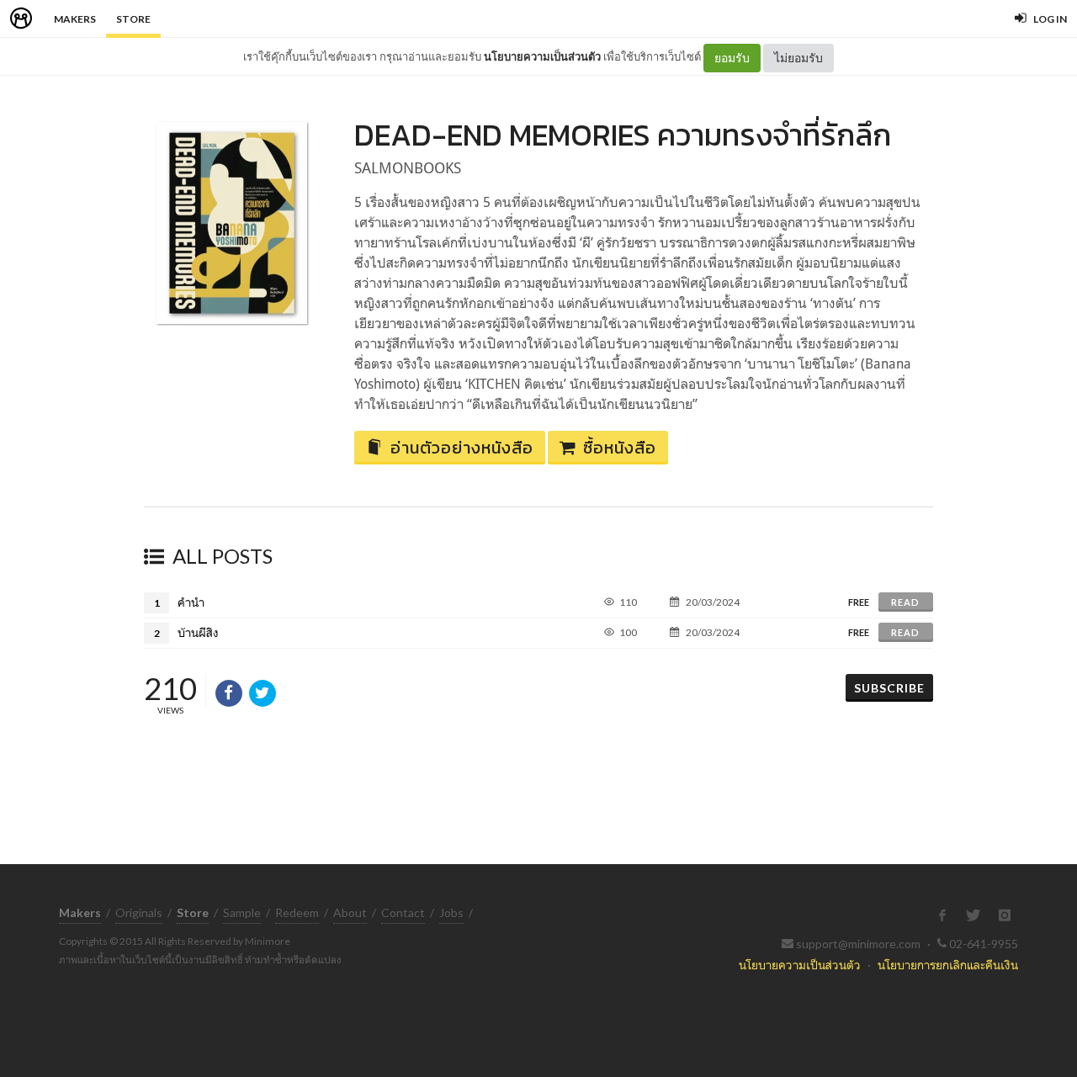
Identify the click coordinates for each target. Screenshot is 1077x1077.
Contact (403, 912)
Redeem (297, 912)
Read (905, 602)
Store (133, 19)
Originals (138, 912)
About (350, 912)
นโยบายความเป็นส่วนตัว (542, 56)
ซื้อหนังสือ (619, 447)
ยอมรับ (732, 57)
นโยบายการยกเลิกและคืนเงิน (948, 965)
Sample (242, 912)
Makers (75, 19)
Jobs (451, 912)
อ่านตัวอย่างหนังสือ (461, 447)
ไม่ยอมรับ (798, 57)
